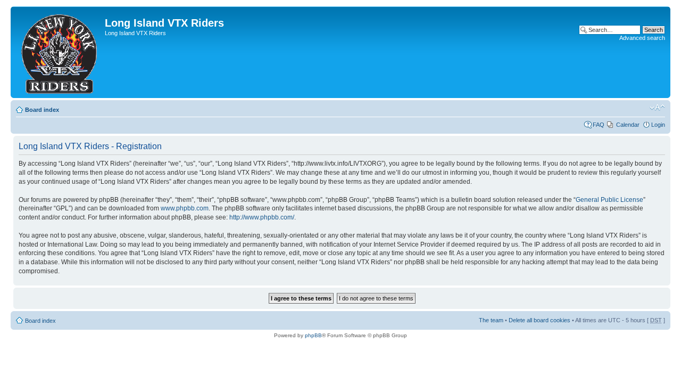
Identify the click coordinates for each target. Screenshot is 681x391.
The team (491, 320)
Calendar (628, 124)
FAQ (598, 124)
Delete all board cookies (539, 320)
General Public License (609, 199)
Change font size (657, 107)
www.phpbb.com (185, 208)
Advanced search (642, 38)
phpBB (313, 335)
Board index (42, 110)
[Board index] (59, 52)
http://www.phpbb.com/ (261, 217)
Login (658, 124)
